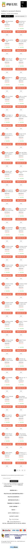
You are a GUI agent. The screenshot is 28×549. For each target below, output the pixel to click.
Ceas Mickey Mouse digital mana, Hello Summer (7, 434)
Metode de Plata (13, 500)
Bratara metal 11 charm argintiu (21, 322)
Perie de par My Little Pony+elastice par (21, 209)
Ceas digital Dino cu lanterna (7, 78)
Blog (13, 509)
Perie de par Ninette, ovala (7, 378)
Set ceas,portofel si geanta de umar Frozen (7, 359)
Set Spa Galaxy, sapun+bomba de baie (21, 397)
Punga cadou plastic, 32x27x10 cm (7, 453)
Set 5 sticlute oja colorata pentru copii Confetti (21, 359)
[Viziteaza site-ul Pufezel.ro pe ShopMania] (14, 547)
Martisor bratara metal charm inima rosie (7, 303)
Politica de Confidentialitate (13, 493)
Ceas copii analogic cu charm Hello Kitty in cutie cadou (7, 115)
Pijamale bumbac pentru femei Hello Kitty (7, 209)
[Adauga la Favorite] (7, 35)
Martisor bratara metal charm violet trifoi (21, 303)
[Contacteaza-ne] (22, 5)
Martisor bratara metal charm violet (7, 322)
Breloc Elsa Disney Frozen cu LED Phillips (21, 434)
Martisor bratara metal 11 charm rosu (7, 284)
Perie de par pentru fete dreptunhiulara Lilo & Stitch (7, 134)
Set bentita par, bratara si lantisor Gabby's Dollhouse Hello (7, 153)
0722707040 (15, 519)
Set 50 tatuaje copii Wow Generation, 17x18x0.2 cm (7, 172)
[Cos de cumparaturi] (22, 9)
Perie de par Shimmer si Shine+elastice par (7, 228)
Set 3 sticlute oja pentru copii (7, 40)
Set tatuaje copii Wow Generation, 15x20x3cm (21, 153)
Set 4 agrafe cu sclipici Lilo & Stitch (7, 97)
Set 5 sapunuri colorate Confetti (7, 397)
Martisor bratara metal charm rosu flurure (21, 247)
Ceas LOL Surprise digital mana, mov (7, 415)
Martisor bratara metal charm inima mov (7, 247)
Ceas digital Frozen (21, 340)
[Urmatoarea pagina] (25, 470)
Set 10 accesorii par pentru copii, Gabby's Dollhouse (21, 78)
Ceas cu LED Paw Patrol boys (7, 22)
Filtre (8, 16)
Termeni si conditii (13, 503)
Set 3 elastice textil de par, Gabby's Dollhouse (7, 190)
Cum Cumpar (13, 506)
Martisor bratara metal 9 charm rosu (21, 265)
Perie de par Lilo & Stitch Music (21, 134)
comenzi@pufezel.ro (14, 521)
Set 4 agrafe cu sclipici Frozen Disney (21, 97)
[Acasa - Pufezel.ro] (10, 4)
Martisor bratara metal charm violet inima (7, 265)
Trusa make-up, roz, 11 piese (21, 378)
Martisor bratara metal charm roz (21, 284)
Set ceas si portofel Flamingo (21, 415)
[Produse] (22, 3)
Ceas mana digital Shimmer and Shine (21, 228)
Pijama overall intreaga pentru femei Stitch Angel (21, 190)
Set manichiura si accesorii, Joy (21, 22)
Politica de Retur (13, 497)
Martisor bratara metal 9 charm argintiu (7, 340)
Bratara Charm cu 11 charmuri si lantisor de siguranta (21, 453)
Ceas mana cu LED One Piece (21, 172)
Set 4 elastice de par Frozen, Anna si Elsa (7, 59)
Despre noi (13, 490)
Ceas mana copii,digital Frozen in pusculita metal (21, 40)
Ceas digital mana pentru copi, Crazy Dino (21, 115)
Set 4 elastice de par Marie (21, 59)
